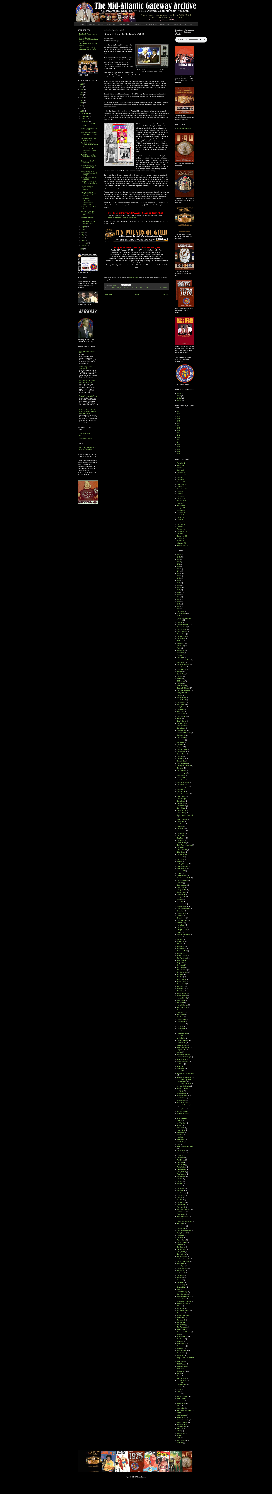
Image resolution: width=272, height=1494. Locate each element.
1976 (178, 423)
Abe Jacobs (180, 611)
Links (178, 1031)
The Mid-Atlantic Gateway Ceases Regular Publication (87, 48)
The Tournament (182, 1327)
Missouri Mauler (182, 1111)
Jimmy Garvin (181, 979)
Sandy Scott (181, 1252)
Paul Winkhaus (181, 1167)
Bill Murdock (181, 681)
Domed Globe (111, 24)
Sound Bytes (181, 1266)
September (85, 121)
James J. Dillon (182, 955)
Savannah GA (181, 533)
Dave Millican (181, 808)
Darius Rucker (181, 806)
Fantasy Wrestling (182, 864)
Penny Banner (181, 1172)
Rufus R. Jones (182, 1242)
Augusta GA (181, 468)
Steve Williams (181, 1287)
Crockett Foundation (183, 794)
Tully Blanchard (182, 1366)
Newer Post (108, 294)
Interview (180, 937)
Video (179, 1394)
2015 (81, 249)
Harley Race (135, 288)
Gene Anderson (181, 885)
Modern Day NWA (182, 1113)
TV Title (179, 1373)
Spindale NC (181, 1270)
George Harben (181, 892)
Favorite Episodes (182, 866)
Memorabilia (180, 1068)
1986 (178, 447)
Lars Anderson (181, 1021)
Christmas (180, 768)
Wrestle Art (180, 1433)
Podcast (179, 1179)
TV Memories (181, 1369)
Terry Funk (180, 1313)
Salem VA (180, 1244)
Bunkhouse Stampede (184, 733)
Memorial (180, 1071)
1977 (178, 425)
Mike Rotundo (181, 1100)
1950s (179, 393)
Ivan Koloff (180, 941)
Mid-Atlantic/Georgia (183, 1086)
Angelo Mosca (181, 634)
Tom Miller (180, 1341)
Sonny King (180, 1263)
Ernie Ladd (180, 857)
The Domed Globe (84, 433)
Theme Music (181, 1329)
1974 (178, 418)
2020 (81, 100)
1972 (178, 414)
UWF (178, 1391)
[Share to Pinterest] (130, 285)
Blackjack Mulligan (183, 688)
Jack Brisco (180, 946)
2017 (81, 108)
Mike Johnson (181, 1093)
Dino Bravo (180, 828)
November (84, 116)
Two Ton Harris (181, 1378)
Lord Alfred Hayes (182, 1033)
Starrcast (180, 1280)
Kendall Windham (182, 1005)
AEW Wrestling (181, 616)
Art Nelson (180, 641)
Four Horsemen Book (183, 878)
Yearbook (180, 1443)
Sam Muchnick (181, 1249)
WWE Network (181, 1440)
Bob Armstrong (181, 697)
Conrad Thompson (182, 787)
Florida (179, 873)
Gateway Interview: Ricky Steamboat (89, 162)
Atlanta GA (123, 288)
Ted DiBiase (180, 1308)
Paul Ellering (181, 1160)
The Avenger (181, 1322)
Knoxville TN (181, 505)
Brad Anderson (181, 721)
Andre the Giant (182, 627)
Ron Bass (180, 1237)
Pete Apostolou (181, 1174)
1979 (178, 430)
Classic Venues (182, 777)
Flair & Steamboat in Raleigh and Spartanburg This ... (89, 144)
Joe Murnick (181, 986)
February (84, 243)
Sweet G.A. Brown (182, 1303)
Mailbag (179, 1052)
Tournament (180, 1355)
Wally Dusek (181, 1398)
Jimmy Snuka (181, 981)
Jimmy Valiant (181, 984)
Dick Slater (180, 826)
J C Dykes (180, 944)
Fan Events (180, 859)
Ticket (179, 1334)
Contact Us (137, 24)
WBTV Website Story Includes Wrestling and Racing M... (89, 173)
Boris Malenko (181, 716)
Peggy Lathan (181, 1169)
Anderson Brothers (182, 624)
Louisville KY (181, 510)
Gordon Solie (181, 904)
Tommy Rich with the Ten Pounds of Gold (89, 129)
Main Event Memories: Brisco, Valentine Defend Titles (88, 202)
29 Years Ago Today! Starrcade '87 (85, 367)
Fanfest (179, 861)
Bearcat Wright (181, 669)
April (83, 237)
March (83, 240)
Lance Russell (181, 1019)
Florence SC (181, 486)
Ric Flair (179, 1200)
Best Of (179, 671)
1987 (178, 449)
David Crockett (181, 810)
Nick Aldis (180, 1135)
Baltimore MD (181, 470)
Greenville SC (181, 493)
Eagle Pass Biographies (184, 845)
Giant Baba (180, 901)
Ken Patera (180, 1002)
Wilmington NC (181, 543)
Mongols (179, 1116)
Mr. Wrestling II (181, 1123)
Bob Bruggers (181, 702)
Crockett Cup (181, 791)
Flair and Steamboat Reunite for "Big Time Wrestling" (88, 187)
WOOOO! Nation (182, 1422)
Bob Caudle (180, 704)
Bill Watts (180, 683)
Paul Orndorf (181, 1165)
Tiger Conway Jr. (182, 1336)
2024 (81, 89)
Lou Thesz (180, 1036)
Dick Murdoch (181, 824)
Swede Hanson (181, 1299)
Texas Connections (183, 1315)
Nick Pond (180, 1137)
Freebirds (180, 883)
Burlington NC (181, 472)
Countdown (180, 789)
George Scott (181, 894)
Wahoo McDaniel (182, 1396)
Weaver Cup (181, 1408)
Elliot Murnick (181, 852)
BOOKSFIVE (181, 714)
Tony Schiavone (182, 1350)
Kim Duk (179, 1010)
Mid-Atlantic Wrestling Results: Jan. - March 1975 (88, 150)
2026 (81, 84)
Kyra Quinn (180, 1017)
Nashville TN (181, 515)
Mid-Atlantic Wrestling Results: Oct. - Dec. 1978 (88, 212)
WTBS (165, 288)
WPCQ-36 (180, 1428)
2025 (81, 87)
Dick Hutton (180, 821)
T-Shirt (179, 1306)
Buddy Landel (181, 728)
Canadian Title (181, 737)
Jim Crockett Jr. (182, 970)
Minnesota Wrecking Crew (185, 1105)
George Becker (181, 890)
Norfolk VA (180, 517)
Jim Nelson (180, 974)
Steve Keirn (180, 1282)
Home (82, 24)
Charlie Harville (181, 754)
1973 (178, 416)
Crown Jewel (181, 796)
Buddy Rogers (181, 730)
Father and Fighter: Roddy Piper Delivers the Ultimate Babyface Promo (87, 411)
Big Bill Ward (181, 674)
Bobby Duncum (181, 707)
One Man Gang (181, 1153)
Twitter (179, 1376)
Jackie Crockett (182, 951)
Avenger (179, 655)
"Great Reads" (85, 198)
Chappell (179, 747)
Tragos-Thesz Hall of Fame (185, 1358)
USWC (179, 1389)
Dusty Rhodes (181, 843)
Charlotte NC (181, 479)
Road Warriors (181, 1226)
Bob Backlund (181, 700)
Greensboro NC (181, 489)
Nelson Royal (181, 1130)
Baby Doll (180, 657)
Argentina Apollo (182, 636)
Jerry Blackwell (181, 960)
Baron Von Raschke (183, 664)
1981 (117, 288)
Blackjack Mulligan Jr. (184, 690)
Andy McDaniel (181, 629)
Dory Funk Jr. (181, 838)
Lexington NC (181, 508)
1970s (179, 398)
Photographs (181, 1176)
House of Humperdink (183, 934)
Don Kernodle (181, 833)
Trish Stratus (181, 1361)
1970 (178, 559)
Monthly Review (182, 1118)
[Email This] (122, 285)
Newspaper (180, 1132)
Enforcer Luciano (182, 854)
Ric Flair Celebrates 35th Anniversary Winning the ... (89, 167)
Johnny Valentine (182, 993)
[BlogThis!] (124, 285)
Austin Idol (180, 653)
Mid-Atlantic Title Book (184, 1084)
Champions (180, 744)
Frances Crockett (182, 880)
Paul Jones (180, 1162)
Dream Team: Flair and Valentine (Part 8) (88, 222)
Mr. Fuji (179, 1121)
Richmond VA (181, 526)
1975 (178, 421)
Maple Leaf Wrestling (183, 1057)
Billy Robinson (181, 685)
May (83, 235)
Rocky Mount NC (182, 531)
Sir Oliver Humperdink (184, 1259)
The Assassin (181, 1320)
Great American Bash (183, 908)
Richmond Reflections (184, 1209)
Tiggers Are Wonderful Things (88, 396)
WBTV (179, 1406)
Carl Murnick (181, 740)
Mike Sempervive (182, 1102)
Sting (178, 1289)
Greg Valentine (181, 920)
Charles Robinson (182, 749)
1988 (178, 451)
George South (181, 897)
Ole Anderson (181, 1150)
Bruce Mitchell (181, 723)
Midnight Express (182, 1088)
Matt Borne (180, 1064)
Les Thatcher (181, 1024)
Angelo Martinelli (182, 631)
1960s (179, 396)
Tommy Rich (159, 288)
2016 (81, 111)
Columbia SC (181, 482)
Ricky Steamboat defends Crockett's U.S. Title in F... (89, 134)
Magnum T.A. (181, 1050)
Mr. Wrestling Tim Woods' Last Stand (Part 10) (87, 381)
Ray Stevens (181, 1193)
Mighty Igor (180, 1091)
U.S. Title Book (181, 1380)
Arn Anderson (181, 638)
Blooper (179, 695)
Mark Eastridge (181, 1059)
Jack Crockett (181, 948)
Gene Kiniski (181, 887)
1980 (178, 433)
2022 (81, 95)
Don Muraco (180, 835)
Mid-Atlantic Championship (185, 1073)
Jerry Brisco (180, 963)
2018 (81, 106)
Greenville (180, 491)
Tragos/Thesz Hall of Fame (182, 24)
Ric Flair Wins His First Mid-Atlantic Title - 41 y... (88, 156)
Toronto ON (180, 541)
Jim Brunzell (181, 965)
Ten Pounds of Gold (183, 1310)
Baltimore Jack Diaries (184, 660)
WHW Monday (181, 1415)
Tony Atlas (180, 1348)
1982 (178, 437)
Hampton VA (181, 496)
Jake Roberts (181, 953)
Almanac (179, 622)
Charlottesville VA (182, 763)
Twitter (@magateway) (184, 128)
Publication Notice (151, 24)
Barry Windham (181, 667)
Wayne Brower (181, 1403)
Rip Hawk (180, 1223)
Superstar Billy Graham (184, 1296)
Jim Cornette (181, 967)
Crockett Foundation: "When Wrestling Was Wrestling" (88, 193)
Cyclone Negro (181, 799)
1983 (178, 440)
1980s (114, 288)
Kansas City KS (182, 501)
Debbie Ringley (181, 813)
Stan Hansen (181, 1275)
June (83, 232)
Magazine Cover (182, 1045)
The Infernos (181, 1324)
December (84, 113)
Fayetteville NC (181, 484)
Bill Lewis (180, 678)
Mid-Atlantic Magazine (184, 1077)
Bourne (129, 288)
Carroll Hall (180, 742)
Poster (179, 1181)
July (82, 229)
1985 (178, 444)
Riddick (179, 1219)
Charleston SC (181, 475)
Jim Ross (180, 977)
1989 (178, 454)
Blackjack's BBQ (182, 693)
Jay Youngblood (182, 958)
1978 (178, 428)
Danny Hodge (181, 801)
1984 (178, 442)
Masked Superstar (182, 1061)
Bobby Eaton (181, 709)
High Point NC (181, 498)
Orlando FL (180, 519)
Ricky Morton (181, 1214)
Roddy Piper (181, 1235)
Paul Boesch (181, 1157)
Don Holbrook (181, 831)
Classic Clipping (182, 773)
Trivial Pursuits (181, 1364)
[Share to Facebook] (128, 285)
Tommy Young (181, 1346)
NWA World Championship (147, 288)
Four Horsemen (181, 875)
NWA (178, 1144)
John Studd (180, 991)
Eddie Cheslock (182, 850)
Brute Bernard (181, 726)
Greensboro (180, 911)
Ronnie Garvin (181, 1240)
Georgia (179, 899)
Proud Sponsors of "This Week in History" (88, 139)
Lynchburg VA (181, 512)
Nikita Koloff (181, 1139)
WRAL (179, 1431)
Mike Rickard (181, 1098)
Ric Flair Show (181, 1202)
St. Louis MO (181, 538)
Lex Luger (180, 1026)
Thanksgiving (181, 1317)
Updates (179, 1387)
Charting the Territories (184, 765)
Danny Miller (181, 803)
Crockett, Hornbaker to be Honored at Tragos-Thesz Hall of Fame (88, 39)
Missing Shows (181, 1109)
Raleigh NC (180, 522)
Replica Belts (181, 1195)
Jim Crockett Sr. (182, 972)
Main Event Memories (184, 1054)
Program (179, 1186)
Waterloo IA (180, 1401)
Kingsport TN (181, 503)
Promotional (180, 1188)
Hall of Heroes (165, 24)
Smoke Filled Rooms (183, 1261)
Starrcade (180, 1277)
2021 (81, 97)
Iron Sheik (180, 939)
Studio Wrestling (124, 24)
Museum (179, 1125)
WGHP (179, 1413)
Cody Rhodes (181, 780)
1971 (178, 411)
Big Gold (179, 676)
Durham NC (180, 840)
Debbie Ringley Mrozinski (185, 815)
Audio (179, 648)
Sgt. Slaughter (181, 1256)
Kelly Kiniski (181, 1000)
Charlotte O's (181, 761)
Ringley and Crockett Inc (184, 1221)
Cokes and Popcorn (183, 782)
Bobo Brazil (180, 711)
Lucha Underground (183, 1040)
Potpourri (180, 1183)
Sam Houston (181, 1247)
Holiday (179, 932)
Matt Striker (180, 1066)
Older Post (165, 294)
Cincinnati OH (181, 770)
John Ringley (181, 988)
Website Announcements (184, 1410)
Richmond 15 (181, 524)
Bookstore (91, 24)
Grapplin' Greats (182, 906)
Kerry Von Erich (182, 1007)
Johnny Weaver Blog (85, 438)
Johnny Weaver (182, 995)
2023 (81, 92)
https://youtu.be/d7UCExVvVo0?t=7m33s (122, 217)
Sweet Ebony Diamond (184, 1301)
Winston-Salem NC (183, 545)
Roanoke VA (181, 529)
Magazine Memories (183, 1047)
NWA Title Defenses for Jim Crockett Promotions (87, 448)
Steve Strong (181, 1285)
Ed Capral (180, 847)
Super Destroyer (182, 1294)
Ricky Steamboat (182, 1216)
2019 (81, 103)
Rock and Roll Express (184, 1230)
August (83, 227)
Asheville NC (181, 463)
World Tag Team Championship (182, 1425)
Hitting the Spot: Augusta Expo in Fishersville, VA (89, 182)
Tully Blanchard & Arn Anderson (87, 218)
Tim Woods (180, 1339)
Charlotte (180, 477)
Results (179, 1197)
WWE (179, 1438)
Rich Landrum (181, 1204)
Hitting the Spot (182, 930)
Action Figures (181, 613)
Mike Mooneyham (182, 1095)
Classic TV (180, 775)
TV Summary (181, 1371)
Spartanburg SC (182, 536)
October (84, 119)
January (84, 245)
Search (100, 24)
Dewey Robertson (182, 819)
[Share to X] (126, 285)
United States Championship (181, 1383)
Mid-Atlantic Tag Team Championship (184, 1080)
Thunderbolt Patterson (184, 1332)
